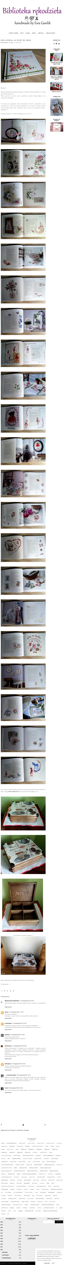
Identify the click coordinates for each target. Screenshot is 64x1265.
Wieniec (57, 1204)
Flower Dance (13, 1161)
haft (43, 1161)
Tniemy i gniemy (25, 1201)
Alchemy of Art (40, 1143)
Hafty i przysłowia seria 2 (7, 1164)
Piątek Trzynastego (41, 1186)
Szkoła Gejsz (49, 1198)
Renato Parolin (45, 1189)
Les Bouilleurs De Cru (6, 1177)
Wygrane (18, 1207)
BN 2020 (2, 1149)
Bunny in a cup (10, 1149)
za (56, 1207)
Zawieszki (20, 1210)
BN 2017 (46, 1146)
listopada (5, 1255)
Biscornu (27, 1146)
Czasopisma (38, 1155)
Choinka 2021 (47, 1149)
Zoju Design (38, 1210)
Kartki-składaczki (54, 1170)
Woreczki (12, 1207)
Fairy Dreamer (54, 1158)
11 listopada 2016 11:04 (16, 1012)
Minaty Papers (27, 1180)
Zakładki (3, 1210)
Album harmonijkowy (12, 1143)
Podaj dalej (56, 1186)
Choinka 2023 (4, 1152)
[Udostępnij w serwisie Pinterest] (13, 991)
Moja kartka (27, 1183)
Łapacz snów (32, 1177)
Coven (50, 1152)
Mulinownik (34, 1183)
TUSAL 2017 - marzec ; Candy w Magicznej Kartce (56, 78)
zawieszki (41, 33)
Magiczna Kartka (41, 1177)
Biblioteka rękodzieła (15, 1263)
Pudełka (32, 1189)
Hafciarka (8, 1063)
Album (2, 1143)
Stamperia (3, 1198)
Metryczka (12, 1180)
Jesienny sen (59, 1164)
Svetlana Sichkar (40, 1198)
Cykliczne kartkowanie (27, 1155)
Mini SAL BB (43, 1180)
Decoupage (58, 1155)
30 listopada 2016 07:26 (15, 1088)
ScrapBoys (59, 1192)
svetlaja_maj (30, 1198)
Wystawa (39, 1207)
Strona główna (13, 33)
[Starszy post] (45, 1124)
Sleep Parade (27, 1195)
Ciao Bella (35, 1152)
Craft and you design (6, 1155)
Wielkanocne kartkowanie (48, 1204)
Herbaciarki (29, 1164)
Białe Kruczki (20, 1146)
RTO (2, 1192)
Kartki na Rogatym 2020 (19, 1170)
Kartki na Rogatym (33, 1167)
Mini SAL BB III (59, 1180)
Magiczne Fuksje (51, 1177)
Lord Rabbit (24, 1177)
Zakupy (9, 1210)
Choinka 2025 (20, 1152)
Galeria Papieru (36, 1161)
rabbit (37, 1189)
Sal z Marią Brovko (18, 1192)
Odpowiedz (8, 1007)
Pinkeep (49, 1186)
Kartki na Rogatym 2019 (6, 1170)
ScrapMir (3, 1195)
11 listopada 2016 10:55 (27, 1000)
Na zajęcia (42, 1183)
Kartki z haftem (43, 1170)
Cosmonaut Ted (43, 1152)
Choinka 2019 (31, 1149)
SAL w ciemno (8, 1192)
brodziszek (8, 1023)
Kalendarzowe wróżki (6, 1167)
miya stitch (19, 1183)
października (6, 1258)
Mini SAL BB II (51, 1180)
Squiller (55, 1195)
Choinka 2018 (23, 1149)
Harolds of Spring (20, 1164)
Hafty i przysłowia (51, 1161)
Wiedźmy (26, 1204)
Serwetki (10, 1195)
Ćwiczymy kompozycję (48, 1155)
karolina (7, 1034)
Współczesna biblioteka (12, 1000)
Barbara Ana (4, 1146)
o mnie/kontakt (50, 33)
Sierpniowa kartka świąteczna (56, 63)
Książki (19, 42)
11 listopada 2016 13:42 (17, 1034)
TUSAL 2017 (33, 1201)
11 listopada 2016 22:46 (19, 1046)
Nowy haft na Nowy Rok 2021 (7, 1186)
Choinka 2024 (12, 1152)
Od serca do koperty (21, 1186)
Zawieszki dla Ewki (29, 1210)
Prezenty (12, 1189)
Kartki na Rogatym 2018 (45, 1167)
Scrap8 (36, 1192)
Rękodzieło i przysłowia (56, 1189)
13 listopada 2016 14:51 (18, 1063)
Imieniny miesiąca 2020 (49, 1164)
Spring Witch (48, 1195)
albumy (28, 33)
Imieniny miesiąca (38, 1164)
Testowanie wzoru (15, 1201)
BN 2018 (52, 1146)
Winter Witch (4, 1207)
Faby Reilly (46, 1158)
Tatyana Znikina (4, 1201)
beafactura (8, 1046)
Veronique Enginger (5, 1204)
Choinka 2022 (55, 1149)
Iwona (6, 1012)
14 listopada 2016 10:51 (23, 1075)
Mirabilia (12, 1183)
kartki (34, 33)
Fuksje (29, 1161)
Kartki (15, 1167)
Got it (53, 1263)
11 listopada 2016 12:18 (19, 1023)
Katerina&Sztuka (13, 791)
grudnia (5, 1252)
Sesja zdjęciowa (17, 1195)
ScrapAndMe (43, 1192)
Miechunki (19, 1180)
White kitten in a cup (17, 1204)
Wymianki (25, 1207)
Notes (53, 1183)
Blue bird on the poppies (37, 1146)
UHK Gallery (52, 1201)
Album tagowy (22, 1143)
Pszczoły (26, 1189)
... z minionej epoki (10, 1075)
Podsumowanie (4, 1189)
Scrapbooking (51, 1192)
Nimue (48, 1183)
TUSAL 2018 (40, 1201)
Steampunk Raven (12, 1198)
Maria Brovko (4, 1180)
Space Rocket (39, 1195)
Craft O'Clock (17, 1155)
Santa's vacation (28, 1192)
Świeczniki (56, 1198)
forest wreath (22, 1161)
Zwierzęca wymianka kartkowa (50, 1210)
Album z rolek (31, 1143)
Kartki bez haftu (23, 1167)
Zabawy (61, 1207)
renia (6, 1088)
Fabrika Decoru (38, 1158)
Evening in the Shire (27, 1158)
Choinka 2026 (27, 1152)
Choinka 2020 (39, 1149)
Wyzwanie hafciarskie (49, 1207)
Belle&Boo (12, 1146)
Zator (14, 1210)
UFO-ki (45, 1201)
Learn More (47, 1263)
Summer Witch (22, 1198)
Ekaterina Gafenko (16, 1158)
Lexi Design (16, 1177)
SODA (33, 1195)
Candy (17, 1149)
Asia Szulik (59, 1143)
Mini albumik (36, 1180)
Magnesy (59, 1177)
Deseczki (3, 1158)
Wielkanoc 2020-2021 (35, 1204)
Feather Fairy (4, 1161)
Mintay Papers (4, 1183)
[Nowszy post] (1, 1124)
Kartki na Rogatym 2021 (32, 1170)
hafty (22, 33)
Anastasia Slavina (50, 1143)
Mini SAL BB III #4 (56, 91)
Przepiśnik (19, 1189)
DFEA (9, 1158)
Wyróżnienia (32, 1207)
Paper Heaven (31, 1186)
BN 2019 (57, 1146)
